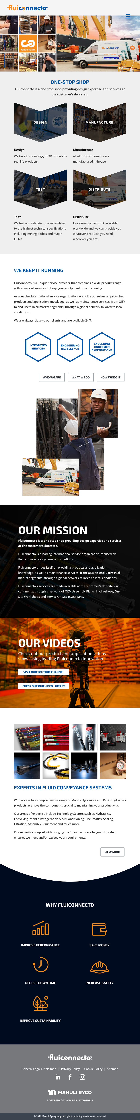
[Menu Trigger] (128, 16)
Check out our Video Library (43, 686)
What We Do (81, 377)
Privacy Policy (70, 1069)
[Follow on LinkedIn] (57, 1077)
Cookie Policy (93, 1069)
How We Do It (110, 377)
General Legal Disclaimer (39, 1069)
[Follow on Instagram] (82, 1077)
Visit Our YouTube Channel (43, 672)
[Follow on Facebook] (70, 1077)
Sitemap (112, 1069)
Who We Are (52, 377)
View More (112, 852)
